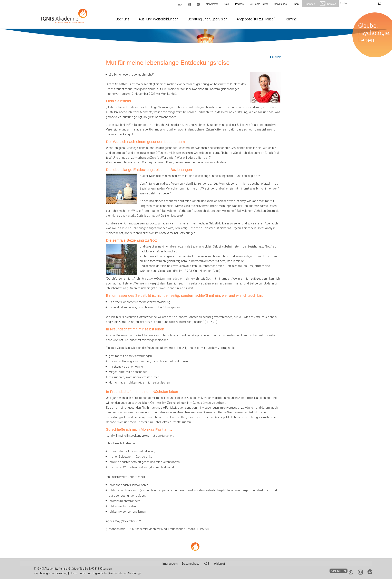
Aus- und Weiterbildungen (158, 19)
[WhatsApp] (351, 572)
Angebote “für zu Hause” (256, 19)
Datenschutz (190, 563)
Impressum (170, 563)
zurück (276, 57)
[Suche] (379, 3)
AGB (206, 563)
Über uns (122, 19)
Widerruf (219, 563)
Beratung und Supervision (207, 19)
